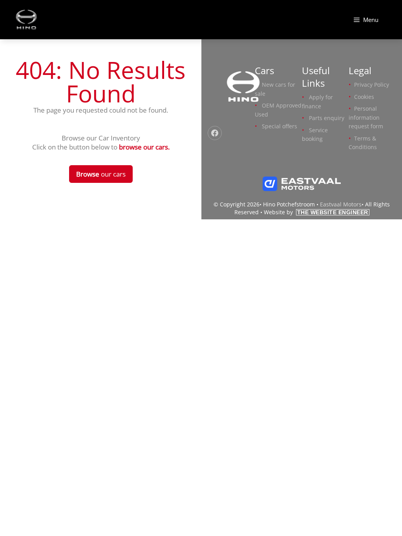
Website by (316, 212)
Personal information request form (366, 117)
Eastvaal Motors (341, 204)
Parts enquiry (326, 118)
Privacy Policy (371, 84)
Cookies (364, 96)
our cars (101, 174)
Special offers (279, 126)
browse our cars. (144, 146)
